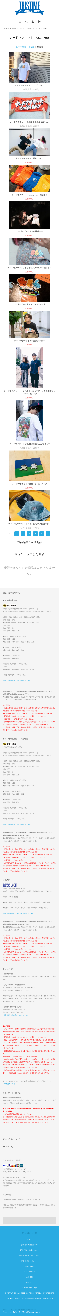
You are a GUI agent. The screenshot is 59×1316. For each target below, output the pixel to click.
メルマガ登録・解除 (29, 1288)
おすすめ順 (21, 47)
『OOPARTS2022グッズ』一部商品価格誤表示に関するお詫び (29, 1298)
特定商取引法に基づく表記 (29, 1255)
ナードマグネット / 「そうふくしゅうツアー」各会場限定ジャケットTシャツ (29, 392)
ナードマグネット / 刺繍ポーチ (29, 231)
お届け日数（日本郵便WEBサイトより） (16, 1015)
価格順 (31, 47)
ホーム (29, 1239)
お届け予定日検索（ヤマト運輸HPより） (16, 680)
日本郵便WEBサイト (10, 1084)
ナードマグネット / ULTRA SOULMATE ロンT (29, 444)
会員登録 (29, 1277)
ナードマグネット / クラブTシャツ (29, 85)
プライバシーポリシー (29, 1261)
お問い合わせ (30, 1266)
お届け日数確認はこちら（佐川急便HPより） (18, 913)
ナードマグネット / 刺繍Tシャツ (29, 158)
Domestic (6, 28)
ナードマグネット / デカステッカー (29, 341)
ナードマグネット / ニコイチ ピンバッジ (29, 484)
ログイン (29, 1282)
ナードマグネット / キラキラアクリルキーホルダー (29, 268)
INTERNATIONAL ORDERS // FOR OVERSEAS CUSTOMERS (29, 1293)
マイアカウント (29, 1271)
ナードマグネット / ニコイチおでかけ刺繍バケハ (29, 524)
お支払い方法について (29, 1245)
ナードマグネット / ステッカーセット (29, 304)
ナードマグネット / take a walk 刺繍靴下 (29, 195)
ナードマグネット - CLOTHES (37, 28)
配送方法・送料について (29, 1250)
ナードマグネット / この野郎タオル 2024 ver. (29, 122)
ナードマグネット (18, 28)
